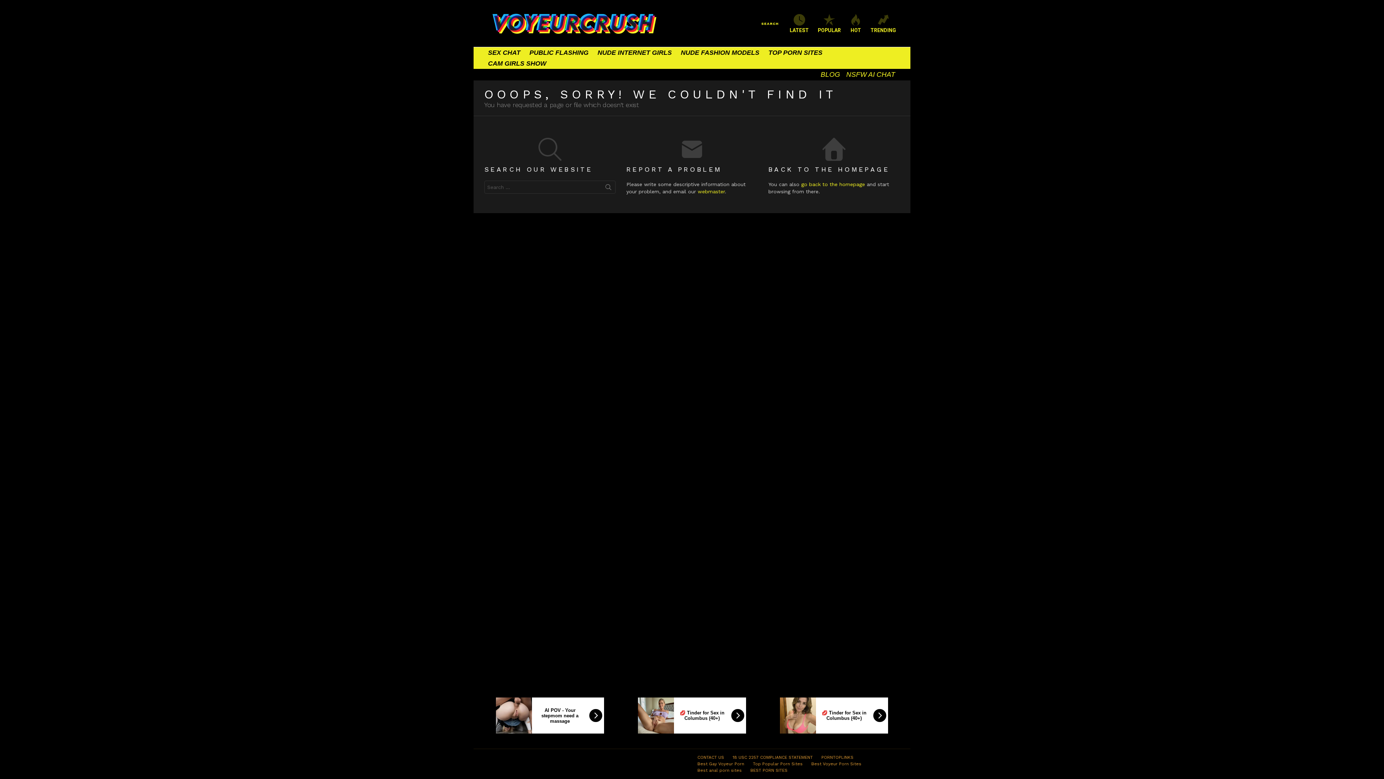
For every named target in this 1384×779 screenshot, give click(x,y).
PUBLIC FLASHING (559, 52)
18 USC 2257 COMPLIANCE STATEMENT (773, 757)
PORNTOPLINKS (837, 757)
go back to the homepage (833, 184)
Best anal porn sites (719, 770)
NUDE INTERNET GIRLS (635, 52)
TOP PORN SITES (795, 52)
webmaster (711, 191)
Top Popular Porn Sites (778, 763)
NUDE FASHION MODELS (720, 52)
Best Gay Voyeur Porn (720, 763)
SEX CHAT (504, 52)
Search (608, 189)
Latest (799, 30)
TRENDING (883, 30)
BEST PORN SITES (769, 770)
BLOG (830, 74)
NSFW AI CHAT (870, 74)
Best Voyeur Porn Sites (836, 763)
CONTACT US (710, 757)
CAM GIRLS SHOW (517, 63)
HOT (856, 30)
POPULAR (829, 30)
